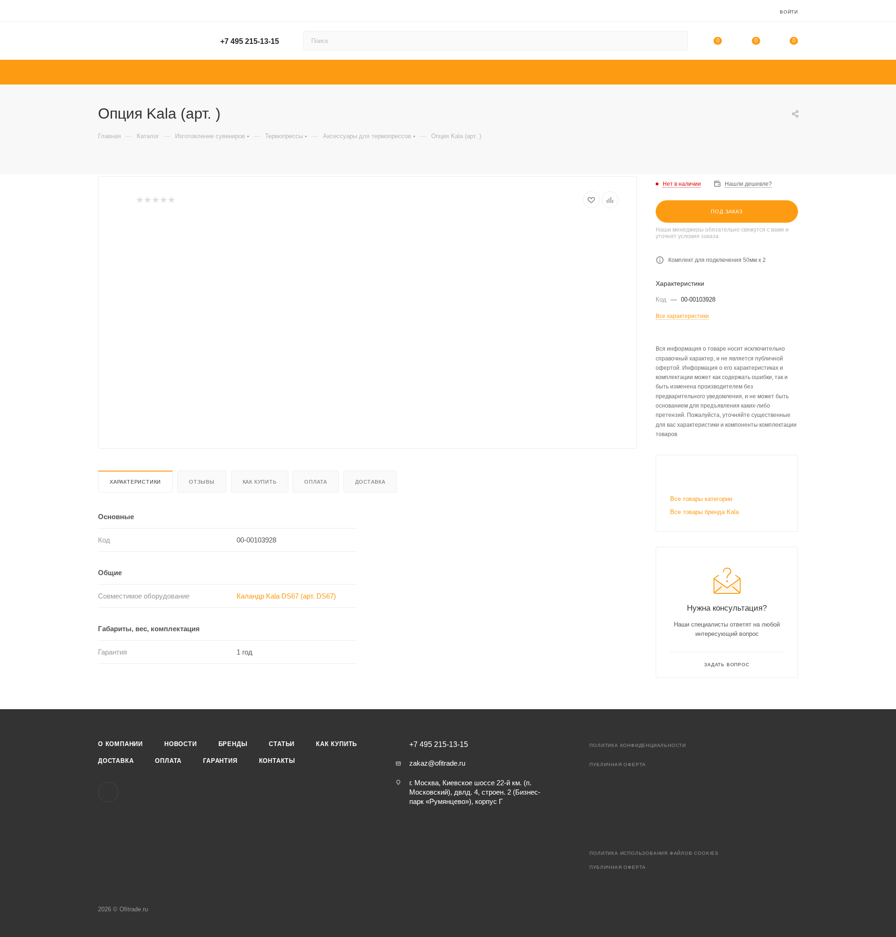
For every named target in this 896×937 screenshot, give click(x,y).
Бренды (233, 743)
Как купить (260, 482)
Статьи (281, 743)
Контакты (277, 760)
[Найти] (676, 40)
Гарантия (220, 760)
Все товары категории (701, 498)
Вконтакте (108, 792)
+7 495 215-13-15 (249, 41)
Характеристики (135, 482)
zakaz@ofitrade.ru (437, 763)
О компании (120, 743)
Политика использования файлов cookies (654, 853)
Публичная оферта (617, 764)
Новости (180, 743)
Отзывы (202, 482)
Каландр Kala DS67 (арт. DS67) (286, 596)
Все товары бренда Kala (704, 511)
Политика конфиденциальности (637, 745)
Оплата (315, 482)
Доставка (370, 482)
